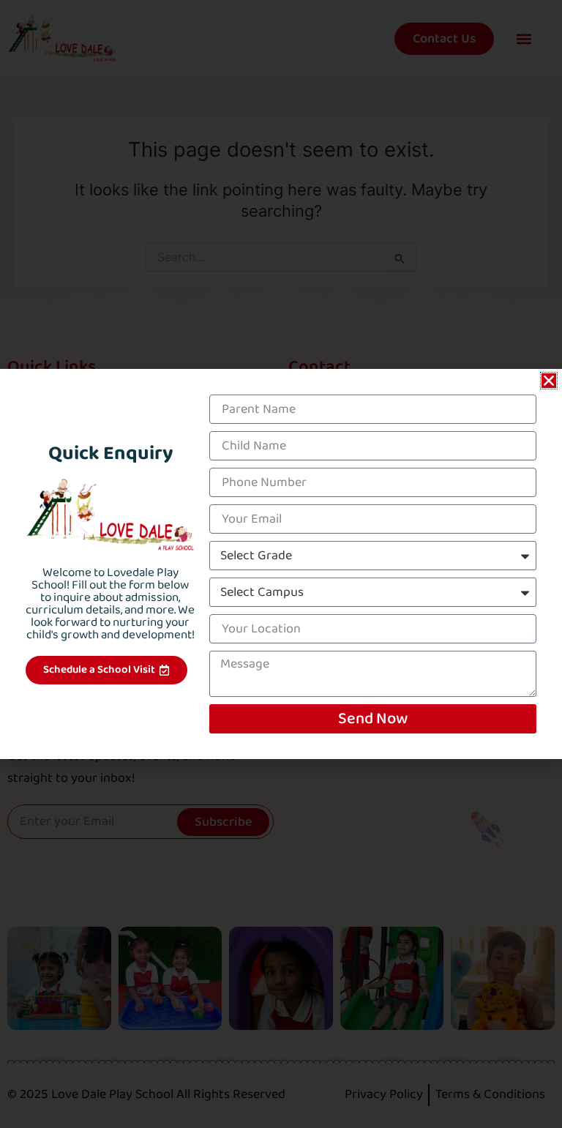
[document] (281, 564)
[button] (549, 380)
